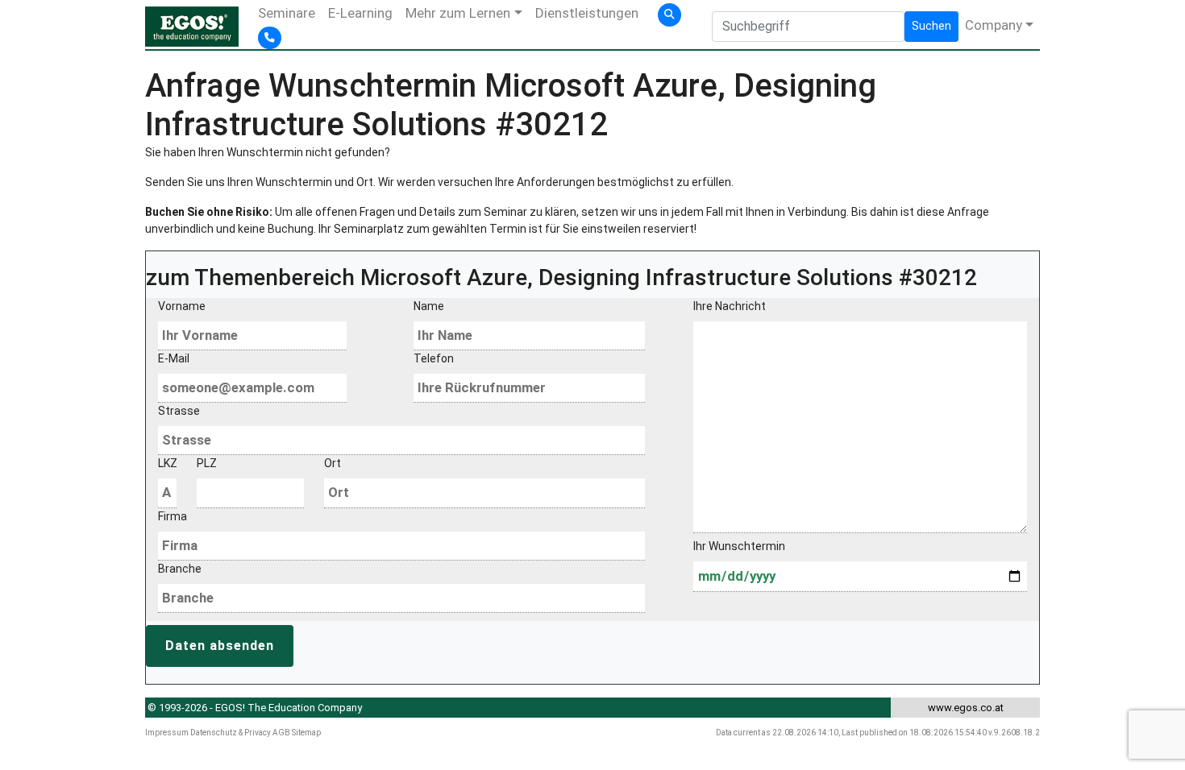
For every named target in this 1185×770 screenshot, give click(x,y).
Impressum (167, 732)
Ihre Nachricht (729, 306)
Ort (332, 463)
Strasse (179, 410)
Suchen (931, 25)
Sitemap (306, 732)
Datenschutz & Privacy (230, 732)
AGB (281, 732)
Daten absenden (219, 645)
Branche (180, 568)
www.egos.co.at (966, 708)
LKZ (167, 463)
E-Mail (173, 358)
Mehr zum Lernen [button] (457, 13)
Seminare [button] (286, 13)
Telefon (434, 358)
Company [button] (993, 25)
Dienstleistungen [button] (586, 13)
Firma (172, 516)
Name (429, 306)
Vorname (182, 306)
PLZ (207, 463)
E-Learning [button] (360, 13)
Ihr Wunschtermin (739, 546)
